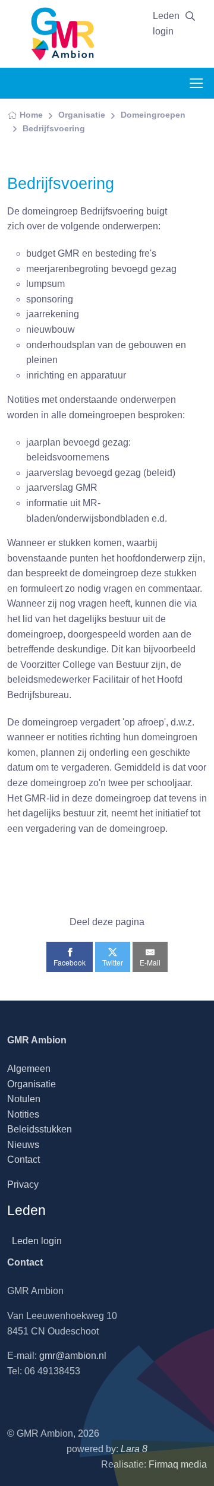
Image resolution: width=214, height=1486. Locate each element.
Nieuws (23, 1145)
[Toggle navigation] (195, 83)
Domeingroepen (153, 114)
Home (31, 114)
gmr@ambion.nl (72, 1356)
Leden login (166, 23)
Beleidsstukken (39, 1129)
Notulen (23, 1099)
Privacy (23, 1184)
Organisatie (81, 114)
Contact (23, 1159)
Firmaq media (178, 1464)
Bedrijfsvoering (54, 128)
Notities (23, 1114)
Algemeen (29, 1069)
